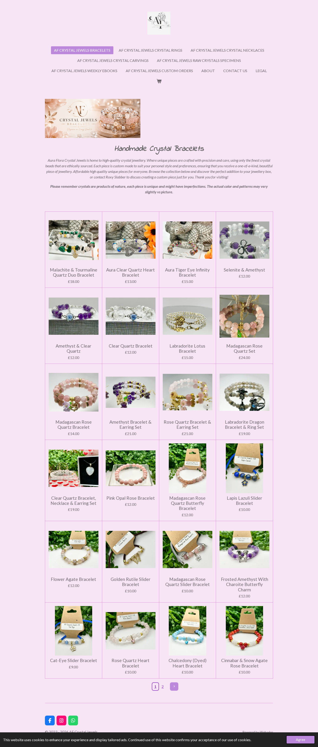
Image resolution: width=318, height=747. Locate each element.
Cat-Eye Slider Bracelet (73, 660)
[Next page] (174, 686)
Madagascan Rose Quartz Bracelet (73, 424)
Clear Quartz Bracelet (130, 345)
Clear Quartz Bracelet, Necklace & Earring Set (73, 501)
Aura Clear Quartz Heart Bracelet (130, 272)
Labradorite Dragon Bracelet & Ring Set (244, 424)
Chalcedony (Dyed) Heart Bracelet (187, 663)
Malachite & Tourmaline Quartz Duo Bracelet (73, 272)
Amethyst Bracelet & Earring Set (130, 424)
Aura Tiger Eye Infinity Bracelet (187, 272)
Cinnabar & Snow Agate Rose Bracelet (244, 663)
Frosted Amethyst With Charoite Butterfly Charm (244, 584)
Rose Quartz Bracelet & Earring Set (187, 424)
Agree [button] (300, 740)
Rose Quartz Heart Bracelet (130, 663)
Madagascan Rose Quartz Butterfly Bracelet (187, 503)
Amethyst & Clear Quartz (73, 348)
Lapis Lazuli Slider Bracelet (244, 501)
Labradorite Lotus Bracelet (187, 348)
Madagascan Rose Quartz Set (244, 348)
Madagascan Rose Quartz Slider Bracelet (187, 582)
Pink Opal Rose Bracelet (130, 498)
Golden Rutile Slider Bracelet (130, 582)
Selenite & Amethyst (244, 269)
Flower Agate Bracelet (73, 579)
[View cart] (159, 81)
